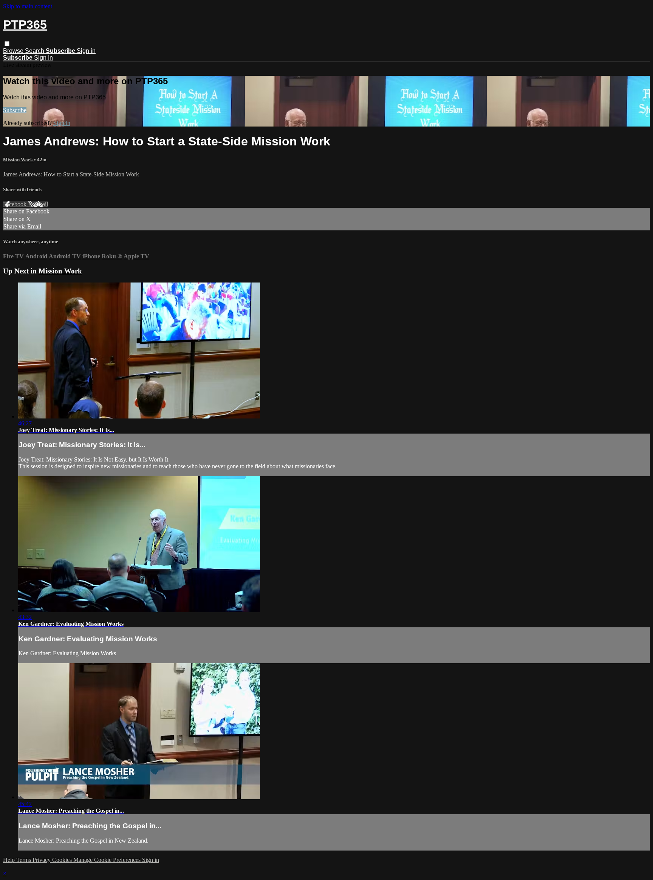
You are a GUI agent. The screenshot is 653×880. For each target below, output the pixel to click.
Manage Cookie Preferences (107, 860)
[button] (7, 43)
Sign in (86, 51)
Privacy (42, 860)
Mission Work (18, 159)
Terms (24, 860)
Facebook (15, 204)
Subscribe (14, 110)
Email (41, 204)
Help (9, 860)
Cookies (62, 860)
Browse (14, 51)
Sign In (43, 57)
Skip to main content (27, 6)
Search (35, 51)
